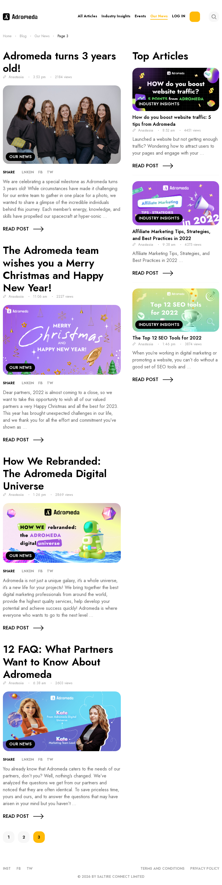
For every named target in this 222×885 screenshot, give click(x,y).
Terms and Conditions (162, 868)
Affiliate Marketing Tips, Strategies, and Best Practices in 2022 (171, 235)
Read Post (16, 229)
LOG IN (178, 16)
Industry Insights (115, 16)
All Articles (87, 16)
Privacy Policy (204, 868)
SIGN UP (195, 17)
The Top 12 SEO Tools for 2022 (166, 338)
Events (140, 16)
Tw (50, 172)
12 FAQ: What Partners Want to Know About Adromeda (58, 661)
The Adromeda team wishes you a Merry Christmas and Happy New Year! (53, 269)
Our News (159, 16)
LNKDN (28, 172)
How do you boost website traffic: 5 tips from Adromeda (171, 120)
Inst (7, 868)
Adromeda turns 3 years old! (59, 62)
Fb (40, 172)
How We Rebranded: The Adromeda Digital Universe (55, 473)
